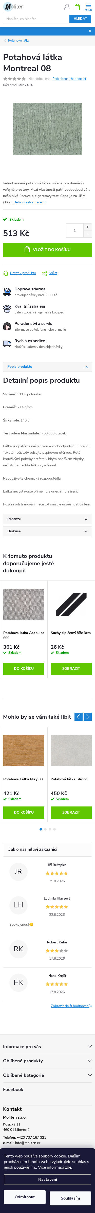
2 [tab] (45, 829)
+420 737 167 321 (31, 1137)
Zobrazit (71, 668)
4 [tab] (54, 829)
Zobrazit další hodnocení (70, 1006)
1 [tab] (41, 829)
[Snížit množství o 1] (87, 234)
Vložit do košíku (52, 250)
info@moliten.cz (28, 1142)
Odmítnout (25, 1197)
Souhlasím (70, 1198)
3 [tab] (50, 829)
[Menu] (88, 6)
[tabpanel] (24, 629)
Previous (78, 717)
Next (88, 717)
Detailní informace (27, 202)
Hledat (80, 18)
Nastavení (47, 1179)
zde (68, 1167)
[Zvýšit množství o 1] (87, 227)
